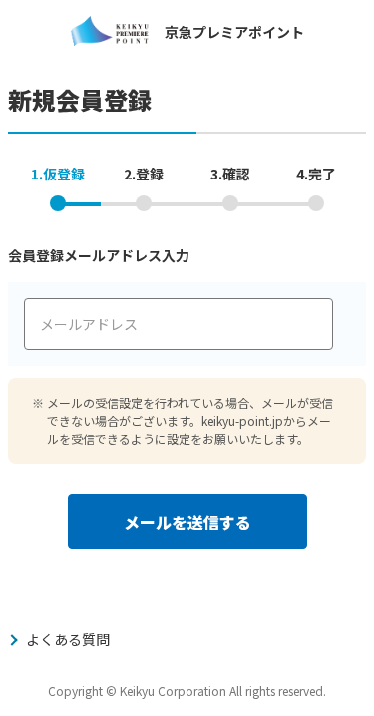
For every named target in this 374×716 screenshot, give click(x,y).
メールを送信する (187, 522)
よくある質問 (68, 639)
